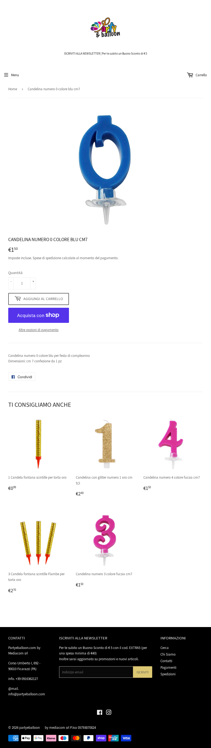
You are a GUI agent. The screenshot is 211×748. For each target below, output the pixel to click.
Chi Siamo (168, 654)
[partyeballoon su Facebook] (99, 713)
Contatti (166, 661)
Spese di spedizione (47, 258)
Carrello (201, 75)
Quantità (15, 272)
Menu (15, 75)
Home (12, 89)
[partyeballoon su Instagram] (109, 713)
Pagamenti (168, 667)
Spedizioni (168, 674)
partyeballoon (29, 727)
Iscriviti (143, 672)
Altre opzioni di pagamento (39, 330)
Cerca (164, 647)
